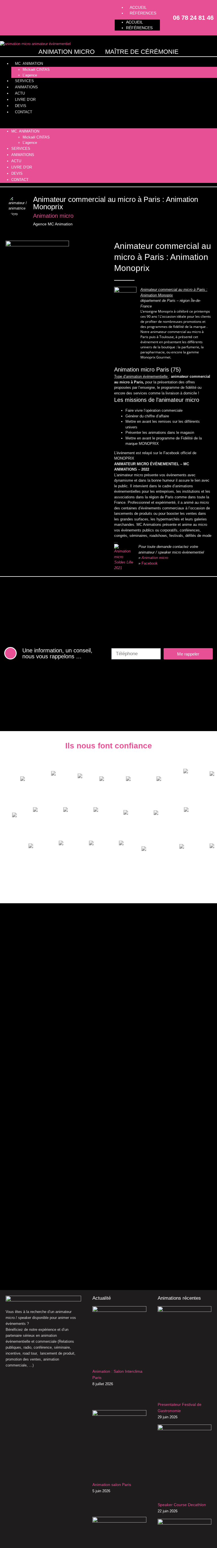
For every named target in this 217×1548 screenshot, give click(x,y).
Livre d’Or (25, 99)
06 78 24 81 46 (193, 17)
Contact (23, 112)
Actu (20, 93)
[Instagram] (18, 18)
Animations (26, 87)
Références (143, 13)
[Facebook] (9, 18)
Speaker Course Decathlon (182, 1504)
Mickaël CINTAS (36, 69)
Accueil (134, 22)
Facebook (150, 563)
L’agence (30, 75)
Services (24, 81)
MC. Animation (29, 63)
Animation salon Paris (111, 1484)
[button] (108, 122)
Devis (20, 106)
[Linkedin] (28, 18)
